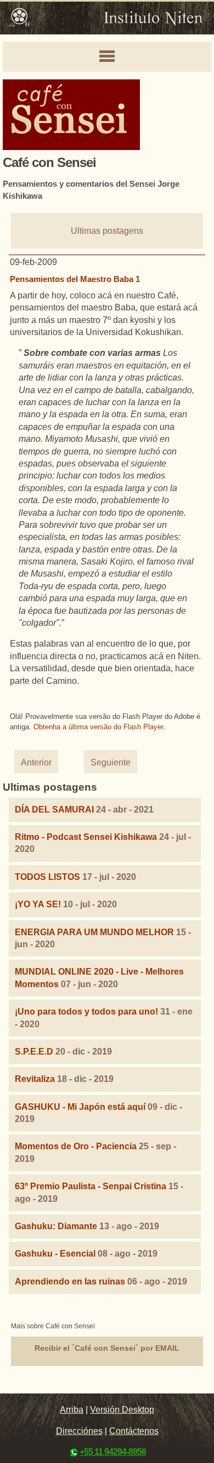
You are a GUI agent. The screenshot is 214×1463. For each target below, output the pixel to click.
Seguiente (111, 762)
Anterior (36, 762)
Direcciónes (79, 1431)
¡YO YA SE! (38, 904)
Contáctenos (134, 1431)
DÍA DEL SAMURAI (54, 809)
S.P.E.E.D (34, 1051)
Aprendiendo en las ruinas (70, 1281)
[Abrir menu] (107, 57)
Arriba (71, 1409)
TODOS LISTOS (47, 877)
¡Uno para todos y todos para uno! (86, 1011)
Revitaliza (35, 1079)
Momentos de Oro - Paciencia (76, 1146)
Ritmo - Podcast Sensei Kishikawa (87, 837)
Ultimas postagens (107, 230)
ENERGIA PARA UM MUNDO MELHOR (94, 932)
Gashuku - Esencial (55, 1253)
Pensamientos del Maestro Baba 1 (75, 279)
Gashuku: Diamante (56, 1226)
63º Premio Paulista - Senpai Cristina (90, 1186)
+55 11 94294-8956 (113, 1451)
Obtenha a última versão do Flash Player (98, 727)
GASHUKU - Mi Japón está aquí (80, 1106)
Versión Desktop (122, 1409)
